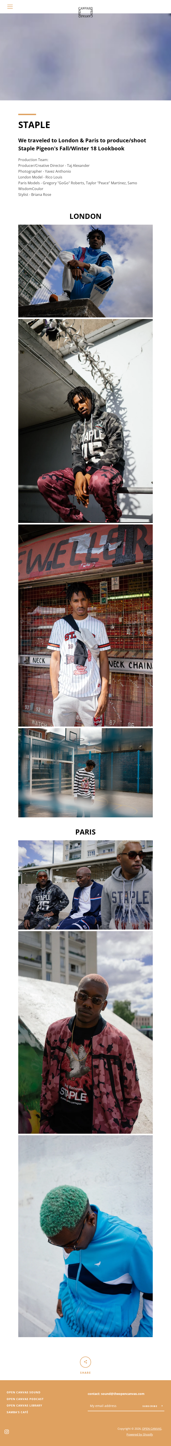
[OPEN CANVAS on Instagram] (6, 1431)
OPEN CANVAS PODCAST (25, 1399)
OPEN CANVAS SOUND (24, 1392)
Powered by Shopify (139, 1434)
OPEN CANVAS (151, 1429)
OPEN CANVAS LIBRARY (24, 1405)
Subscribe (150, 1406)
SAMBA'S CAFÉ (17, 1412)
